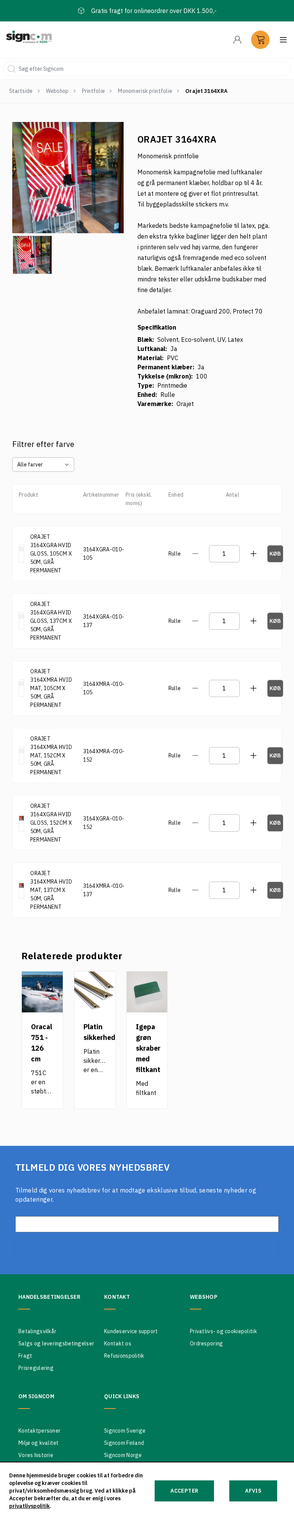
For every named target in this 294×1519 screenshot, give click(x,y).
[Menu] (237, 39)
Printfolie (93, 91)
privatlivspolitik (29, 1506)
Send (147, 1248)
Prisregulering (36, 1368)
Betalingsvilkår (37, 1331)
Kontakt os (117, 1343)
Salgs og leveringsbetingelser (56, 1343)
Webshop (57, 91)
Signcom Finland (124, 1442)
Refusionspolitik (124, 1355)
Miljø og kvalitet (38, 1442)
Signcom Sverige (124, 1430)
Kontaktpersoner (39, 1430)
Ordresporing (206, 1343)
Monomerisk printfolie (145, 91)
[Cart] (260, 40)
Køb (275, 553)
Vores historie (35, 1455)
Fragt (25, 1355)
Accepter (184, 1490)
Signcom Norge (123, 1455)
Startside (21, 91)
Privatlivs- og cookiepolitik (223, 1331)
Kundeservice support (131, 1331)
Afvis (253, 1490)
